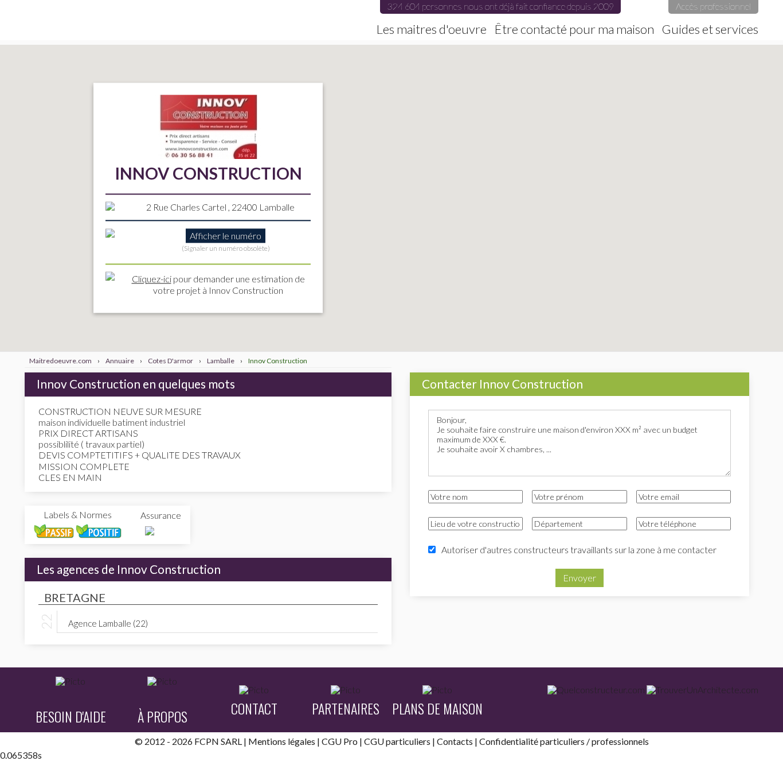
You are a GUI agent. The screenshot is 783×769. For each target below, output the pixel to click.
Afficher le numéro (225, 236)
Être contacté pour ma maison (574, 29)
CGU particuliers (397, 741)
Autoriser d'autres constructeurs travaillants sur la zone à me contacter (579, 549)
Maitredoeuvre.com (150, 20)
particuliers (562, 741)
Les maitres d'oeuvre (432, 29)
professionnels (620, 741)
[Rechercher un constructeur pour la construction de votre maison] (596, 689)
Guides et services (710, 29)
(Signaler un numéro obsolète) (226, 248)
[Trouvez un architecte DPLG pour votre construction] (702, 689)
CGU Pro (340, 741)
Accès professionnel (713, 6)
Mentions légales (281, 741)
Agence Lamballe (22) (108, 622)
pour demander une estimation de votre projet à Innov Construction (218, 285)
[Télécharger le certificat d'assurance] (149, 531)
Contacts (455, 741)
